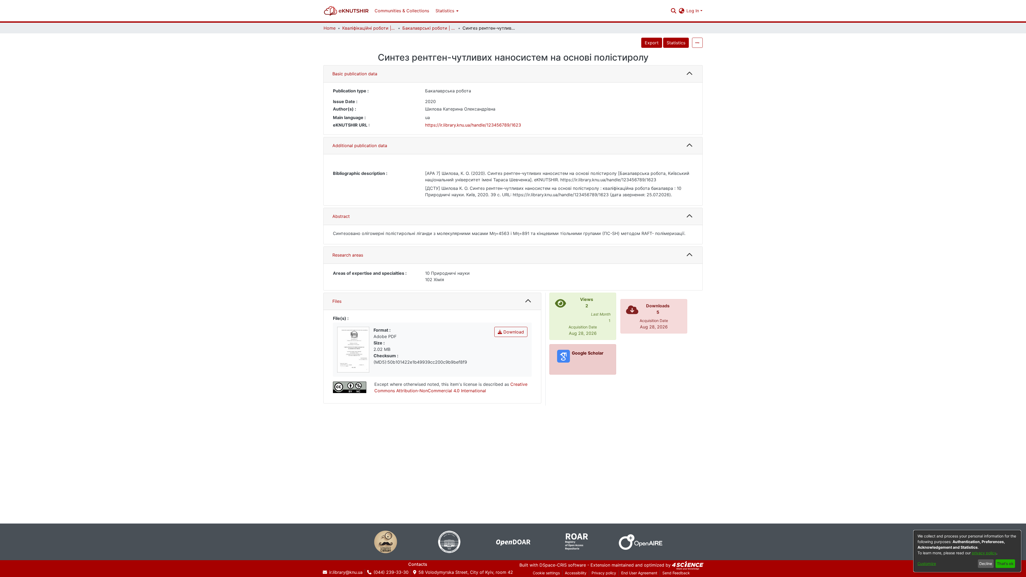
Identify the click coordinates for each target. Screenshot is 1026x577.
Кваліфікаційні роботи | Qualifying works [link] (369, 28)
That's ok (1005, 563)
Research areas (347, 255)
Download (513, 332)
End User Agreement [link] (639, 573)
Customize (927, 563)
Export (652, 42)
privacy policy (984, 553)
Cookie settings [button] (546, 573)
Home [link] (330, 28)
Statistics (676, 42)
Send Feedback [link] (676, 573)
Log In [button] (693, 10)
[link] (688, 565)
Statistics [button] (445, 10)
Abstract (341, 216)
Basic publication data (354, 73)
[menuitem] (446, 10)
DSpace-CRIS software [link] (562, 565)
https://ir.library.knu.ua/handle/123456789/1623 (473, 125)
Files (336, 301)
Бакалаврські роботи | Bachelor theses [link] (429, 28)
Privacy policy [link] (604, 573)
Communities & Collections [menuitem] (402, 10)
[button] (346, 10)
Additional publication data (359, 145)
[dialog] (967, 551)
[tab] (513, 74)
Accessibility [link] (575, 573)
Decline (985, 563)
